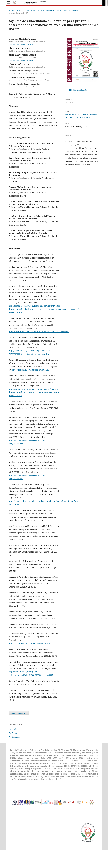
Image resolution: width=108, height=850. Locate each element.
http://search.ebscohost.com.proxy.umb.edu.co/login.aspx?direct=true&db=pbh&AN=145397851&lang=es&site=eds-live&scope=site (34, 392)
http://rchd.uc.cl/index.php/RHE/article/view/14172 (31, 643)
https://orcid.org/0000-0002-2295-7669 (21, 60)
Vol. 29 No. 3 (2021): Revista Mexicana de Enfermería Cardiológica (53, 10)
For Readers (13, 729)
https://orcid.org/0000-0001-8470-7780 (21, 44)
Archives (20, 10)
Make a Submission (19, 713)
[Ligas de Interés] (53, 809)
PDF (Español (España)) (78, 90)
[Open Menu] (8, 2)
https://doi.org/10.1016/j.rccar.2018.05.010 (30, 370)
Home (11, 10)
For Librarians (14, 737)
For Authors (13, 733)
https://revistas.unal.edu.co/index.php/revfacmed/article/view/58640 (39, 331)
